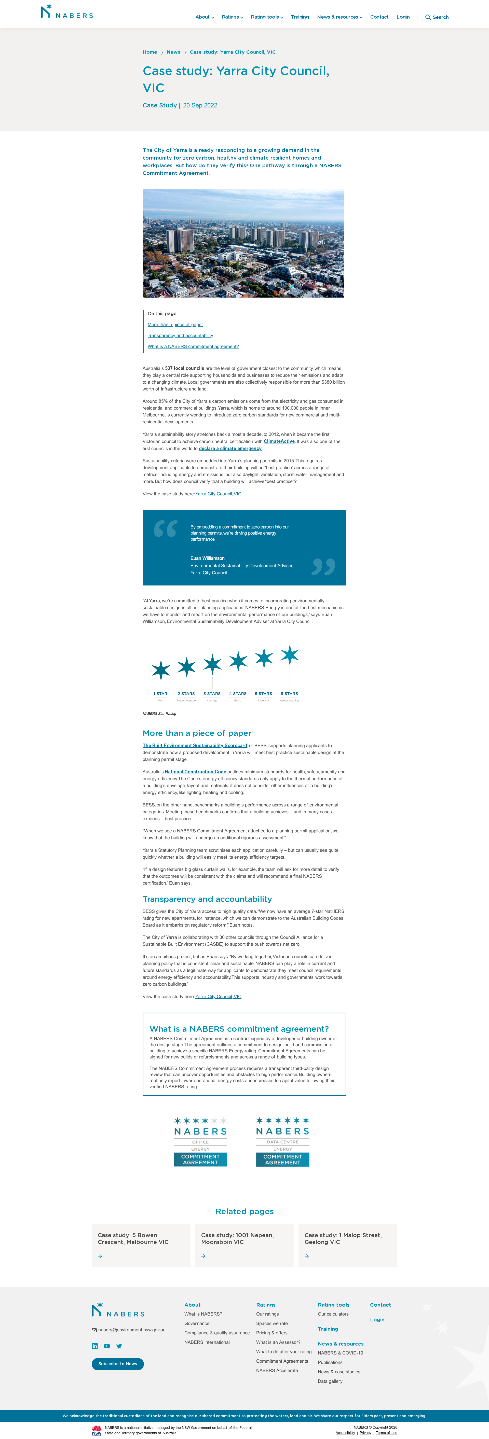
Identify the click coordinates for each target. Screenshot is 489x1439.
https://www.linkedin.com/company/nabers (95, 1346)
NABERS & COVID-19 (340, 1353)
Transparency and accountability (180, 336)
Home (150, 52)
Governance (196, 1324)
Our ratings (267, 1314)
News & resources (341, 1344)
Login (403, 17)
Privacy (365, 1433)
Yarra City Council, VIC (218, 494)
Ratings (266, 1305)
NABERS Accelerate (277, 1371)
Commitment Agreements (282, 1361)
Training (300, 17)
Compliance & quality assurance (217, 1333)
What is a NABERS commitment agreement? (193, 347)
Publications (330, 1363)
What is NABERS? (203, 1314)
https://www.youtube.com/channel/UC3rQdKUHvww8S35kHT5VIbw (107, 1346)
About (192, 1305)
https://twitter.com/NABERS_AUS (119, 1346)
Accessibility (345, 1433)
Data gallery (330, 1381)
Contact (379, 17)
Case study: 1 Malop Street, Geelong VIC (343, 1239)
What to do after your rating (284, 1352)
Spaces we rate (272, 1324)
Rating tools (333, 1305)
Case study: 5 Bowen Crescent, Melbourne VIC (133, 1239)
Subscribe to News (118, 1364)
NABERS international (207, 1342)
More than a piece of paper (175, 325)
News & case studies (339, 1372)
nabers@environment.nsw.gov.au (132, 1330)
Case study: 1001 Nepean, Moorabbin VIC (237, 1239)
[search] (428, 17)
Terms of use (386, 1433)
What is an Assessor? (278, 1342)
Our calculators (333, 1314)
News (173, 52)
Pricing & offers (272, 1333)
